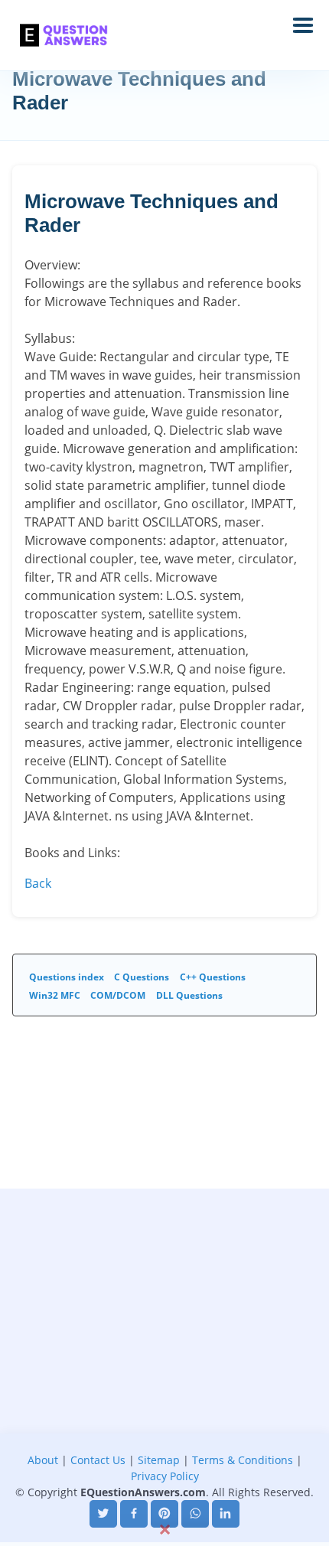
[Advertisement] (164, 1353)
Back (37, 883)
